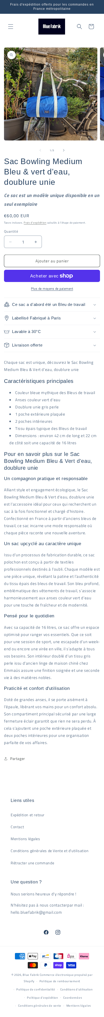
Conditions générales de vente (39, 1005)
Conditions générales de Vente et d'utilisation (50, 850)
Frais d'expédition (35, 223)
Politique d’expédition (42, 997)
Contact (17, 827)
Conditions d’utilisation (76, 989)
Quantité (11, 231)
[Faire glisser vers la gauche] (40, 150)
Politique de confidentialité (35, 989)
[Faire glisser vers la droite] (64, 150)
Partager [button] (17, 758)
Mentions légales (25, 838)
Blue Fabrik (31, 975)
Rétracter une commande (32, 863)
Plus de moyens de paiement (52, 288)
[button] (11, 26)
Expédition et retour (28, 815)
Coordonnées (72, 997)
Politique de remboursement (59, 981)
